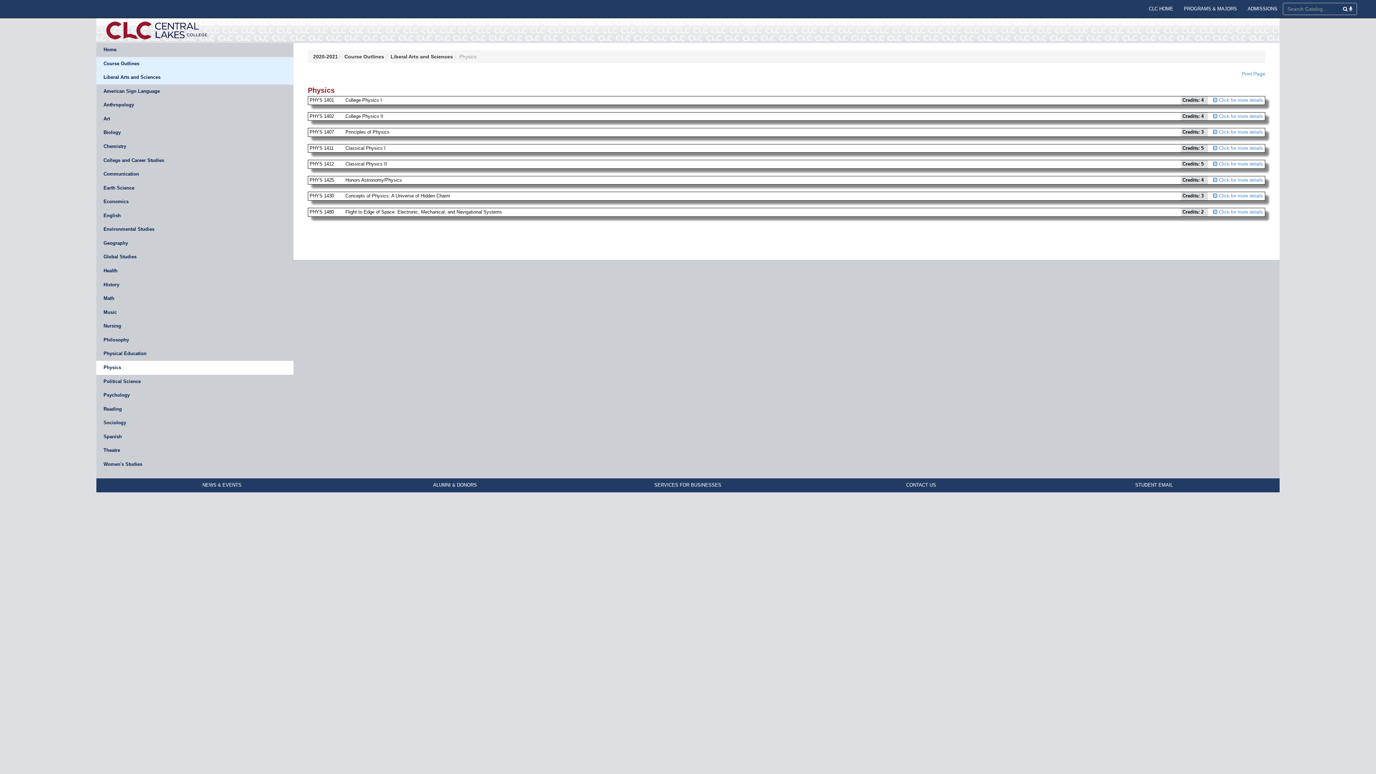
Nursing (112, 326)
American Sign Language (132, 91)
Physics (112, 367)
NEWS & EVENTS (222, 485)
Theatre (112, 450)
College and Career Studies (134, 160)
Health (111, 270)
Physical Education (125, 353)
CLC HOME (1161, 8)
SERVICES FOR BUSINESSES (687, 485)
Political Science (122, 381)
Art (107, 118)
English (112, 215)
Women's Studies (123, 464)
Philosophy (116, 340)
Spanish (113, 436)
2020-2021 (325, 56)
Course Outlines (121, 63)
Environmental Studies (129, 229)
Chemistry (115, 146)
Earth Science (119, 188)
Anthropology (119, 105)
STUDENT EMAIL (1154, 485)
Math (109, 298)
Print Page (1253, 74)
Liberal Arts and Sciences (132, 77)
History (111, 284)
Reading (113, 409)
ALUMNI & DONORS (455, 485)
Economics (116, 201)
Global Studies (120, 256)
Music (110, 312)
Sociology (115, 422)
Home (110, 49)
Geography (116, 243)
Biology (112, 132)
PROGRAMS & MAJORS (1210, 8)
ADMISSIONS (1262, 8)
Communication (121, 174)
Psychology (117, 395)
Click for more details (1240, 100)
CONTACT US (921, 485)
